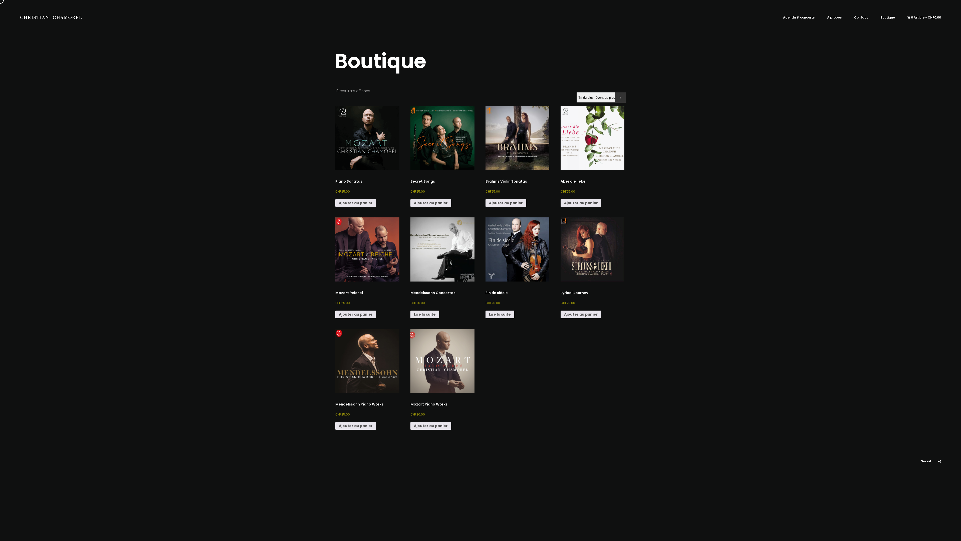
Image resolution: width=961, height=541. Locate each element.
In (927, 476)
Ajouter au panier (356, 202)
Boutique (887, 17)
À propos (834, 17)
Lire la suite (425, 314)
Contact (861, 17)
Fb (940, 476)
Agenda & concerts (799, 17)
